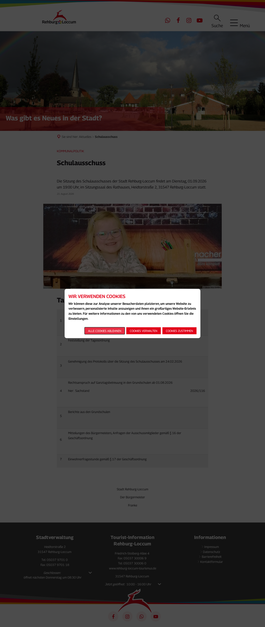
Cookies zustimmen (179, 330)
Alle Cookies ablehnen (104, 330)
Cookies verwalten (143, 330)
